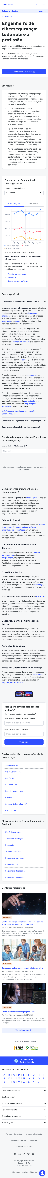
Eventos (40, 596)
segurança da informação (13, 682)
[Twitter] (28, 1154)
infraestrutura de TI (21, 342)
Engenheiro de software (18, 281)
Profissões (8, 17)
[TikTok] (24, 1154)
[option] (24, 765)
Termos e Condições (14, 1134)
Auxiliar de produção (17, 274)
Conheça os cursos (10, 1097)
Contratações (14, 203)
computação (29, 401)
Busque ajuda (7, 1122)
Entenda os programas (11, 1116)
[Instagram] (19, 1154)
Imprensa (33, 1140)
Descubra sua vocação (11, 1090)
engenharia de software (26, 527)
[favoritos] (37, 4)
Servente (12, 277)
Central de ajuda (27, 1062)
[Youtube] (33, 1154)
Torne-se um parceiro (24, 1146)
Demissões (34, 203)
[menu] (43, 4)
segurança (6, 321)
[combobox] (24, 451)
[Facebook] (15, 1154)
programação (7, 558)
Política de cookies (18, 1140)
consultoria (38, 674)
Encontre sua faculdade (12, 1103)
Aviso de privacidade (34, 1134)
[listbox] (24, 788)
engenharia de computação (13, 530)
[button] (42, 1173)
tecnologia (38, 584)
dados (17, 321)
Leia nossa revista (9, 1110)
